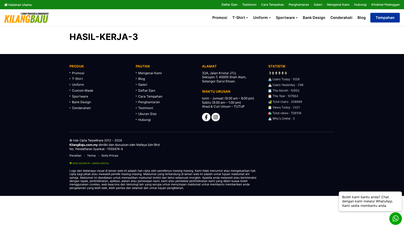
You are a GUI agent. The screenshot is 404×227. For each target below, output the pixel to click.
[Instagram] (215, 117)
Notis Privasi (109, 155)
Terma (91, 155)
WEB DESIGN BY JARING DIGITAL (90, 163)
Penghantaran (299, 4)
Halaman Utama (20, 5)
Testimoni (249, 4)
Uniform (260, 17)
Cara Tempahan (272, 4)
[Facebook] (206, 117)
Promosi (219, 17)
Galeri (318, 4)
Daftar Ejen (230, 4)
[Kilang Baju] (26, 17)
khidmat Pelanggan (385, 4)
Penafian (75, 155)
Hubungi (360, 4)
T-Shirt (238, 17)
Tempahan (385, 17)
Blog (361, 17)
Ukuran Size (147, 114)
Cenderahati (341, 17)
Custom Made (82, 90)
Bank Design (314, 17)
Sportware (285, 17)
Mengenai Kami (338, 4)
